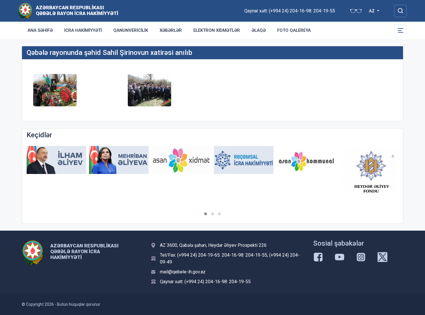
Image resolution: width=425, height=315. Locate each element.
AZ (372, 11)
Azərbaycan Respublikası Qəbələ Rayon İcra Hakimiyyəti (77, 10)
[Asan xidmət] (181, 160)
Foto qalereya (294, 30)
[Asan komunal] (306, 160)
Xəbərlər (171, 30)
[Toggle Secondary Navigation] (400, 30)
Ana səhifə (40, 30)
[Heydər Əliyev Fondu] (368, 171)
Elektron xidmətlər (216, 30)
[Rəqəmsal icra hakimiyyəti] (244, 160)
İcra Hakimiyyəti (83, 30)
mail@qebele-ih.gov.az (183, 272)
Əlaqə (259, 30)
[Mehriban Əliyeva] (119, 160)
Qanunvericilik (130, 30)
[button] (205, 214)
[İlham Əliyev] (56, 160)
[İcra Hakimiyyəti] (25, 10)
